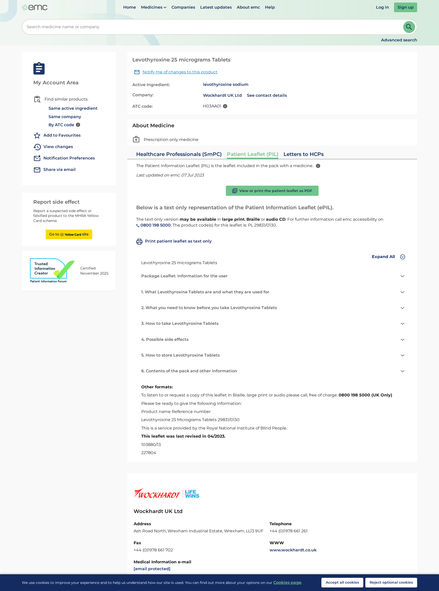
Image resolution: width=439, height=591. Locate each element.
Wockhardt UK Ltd (222, 95)
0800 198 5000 (155, 225)
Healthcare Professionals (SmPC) (179, 154)
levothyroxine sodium (225, 84)
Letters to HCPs (304, 154)
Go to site (69, 234)
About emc (248, 7)
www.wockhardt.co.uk (293, 550)
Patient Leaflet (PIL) (252, 154)
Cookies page (287, 582)
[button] (153, 7)
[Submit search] (409, 27)
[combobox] (213, 27)
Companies (183, 7)
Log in (382, 7)
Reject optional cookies (391, 582)
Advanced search (399, 40)
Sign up (406, 7)
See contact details (267, 95)
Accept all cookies (342, 582)
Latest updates (216, 7)
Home (129, 7)
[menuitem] (129, 7)
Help (270, 7)
